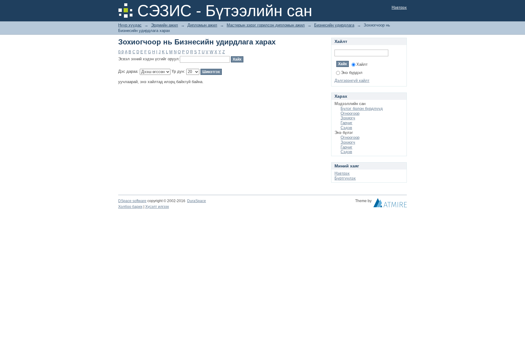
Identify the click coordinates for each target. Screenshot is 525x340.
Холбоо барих (130, 207)
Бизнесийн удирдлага (334, 25)
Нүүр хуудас (130, 25)
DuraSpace (196, 201)
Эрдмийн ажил (164, 25)
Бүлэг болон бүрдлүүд (362, 108)
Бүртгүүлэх (345, 178)
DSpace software (132, 201)
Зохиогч (348, 118)
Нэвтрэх (399, 7)
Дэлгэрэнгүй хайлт (352, 80)
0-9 (121, 52)
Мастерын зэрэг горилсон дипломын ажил (266, 25)
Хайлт (362, 64)
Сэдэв (346, 127)
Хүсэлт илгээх (157, 207)
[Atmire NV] (390, 204)
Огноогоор (350, 113)
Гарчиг (346, 123)
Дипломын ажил (202, 25)
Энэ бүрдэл (351, 72)
